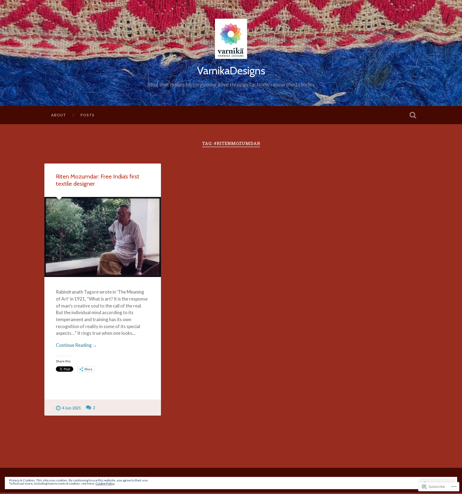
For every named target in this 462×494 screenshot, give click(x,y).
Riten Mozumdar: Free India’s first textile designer (97, 180)
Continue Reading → (76, 345)
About (58, 115)
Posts (87, 115)
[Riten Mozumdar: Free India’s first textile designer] (102, 237)
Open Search (412, 115)
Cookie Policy (105, 483)
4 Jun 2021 (71, 408)
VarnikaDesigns (231, 70)
